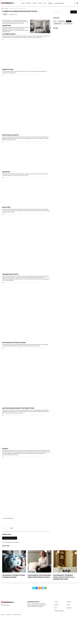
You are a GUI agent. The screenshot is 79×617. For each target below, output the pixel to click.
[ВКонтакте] (36, 588)
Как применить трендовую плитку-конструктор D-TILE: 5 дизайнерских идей (64, 577)
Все (55, 21)
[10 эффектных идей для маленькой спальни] (40, 26)
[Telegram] (42, 588)
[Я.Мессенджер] (33, 588)
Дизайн (5, 14)
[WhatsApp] (45, 588)
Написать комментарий (9, 538)
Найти (73, 12)
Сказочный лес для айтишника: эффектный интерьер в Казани (39, 576)
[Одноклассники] (39, 588)
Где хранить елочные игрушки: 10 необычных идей (13, 576)
